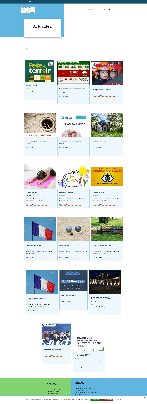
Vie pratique (98, 10)
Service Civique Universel (52, 349)
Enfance (119, 10)
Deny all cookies (108, 399)
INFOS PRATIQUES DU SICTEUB (36, 141)
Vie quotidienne (109, 10)
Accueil (28, 47)
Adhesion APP (64, 245)
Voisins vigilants (98, 192)
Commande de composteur (102, 245)
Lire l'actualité (30, 92)
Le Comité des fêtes (66, 192)
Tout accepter (96, 399)
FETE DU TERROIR (31, 85)
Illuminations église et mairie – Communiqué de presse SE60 (101, 298)
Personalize (118, 399)
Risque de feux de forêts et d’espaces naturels (72, 89)
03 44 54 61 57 (28, 1)
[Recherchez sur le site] (123, 10)
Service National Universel (36, 298)
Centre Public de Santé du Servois (70, 141)
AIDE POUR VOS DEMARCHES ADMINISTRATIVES (84, 355)
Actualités (34, 47)
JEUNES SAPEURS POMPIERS (102, 89)
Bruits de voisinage (99, 141)
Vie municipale (87, 10)
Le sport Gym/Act (31, 192)
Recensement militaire (33, 245)
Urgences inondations (68, 295)
